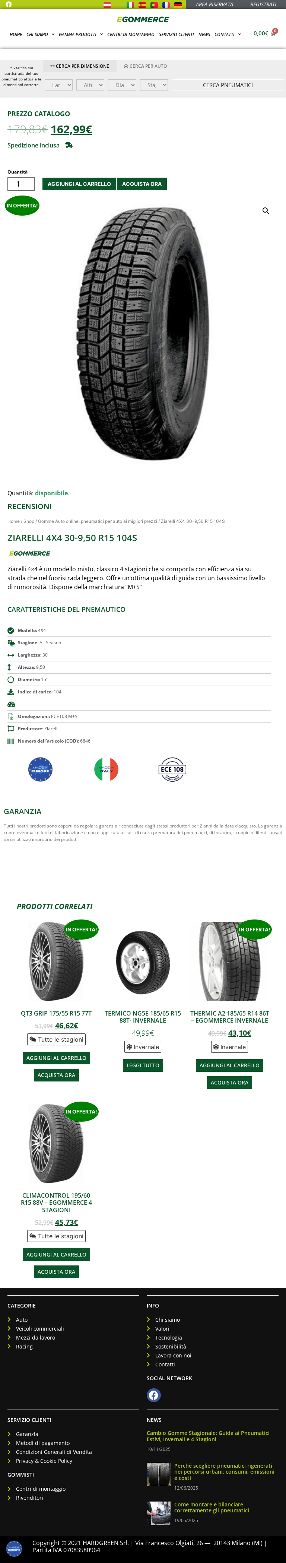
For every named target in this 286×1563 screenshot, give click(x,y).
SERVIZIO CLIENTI (29, 1419)
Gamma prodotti (77, 34)
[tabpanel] (164, 84)
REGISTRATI (263, 4)
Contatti (224, 34)
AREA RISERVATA (214, 4)
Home (16, 34)
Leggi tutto (143, 1065)
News (204, 34)
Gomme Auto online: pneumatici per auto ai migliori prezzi (97, 521)
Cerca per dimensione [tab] (82, 66)
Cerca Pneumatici (228, 85)
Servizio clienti (176, 34)
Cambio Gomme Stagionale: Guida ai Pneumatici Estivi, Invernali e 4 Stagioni (208, 1436)
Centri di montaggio (131, 34)
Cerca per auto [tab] (147, 66)
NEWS (154, 1419)
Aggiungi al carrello (79, 184)
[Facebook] (9, 4)
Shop (28, 521)
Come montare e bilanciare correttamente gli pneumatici (211, 1507)
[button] (40, 145)
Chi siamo (37, 34)
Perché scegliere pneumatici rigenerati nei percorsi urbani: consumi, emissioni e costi (224, 1472)
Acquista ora (142, 184)
